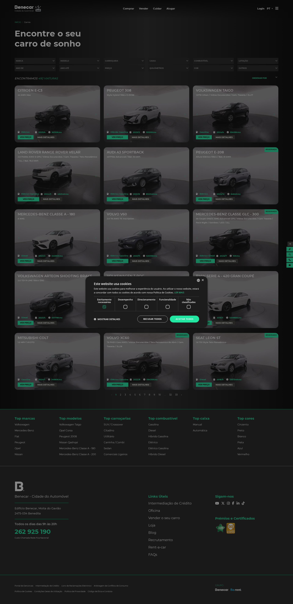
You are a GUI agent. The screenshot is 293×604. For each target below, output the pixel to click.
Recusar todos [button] (152, 318)
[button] (107, 319)
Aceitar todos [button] (184, 318)
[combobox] (198, 280)
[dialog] (146, 302)
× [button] (202, 280)
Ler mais (179, 292)
